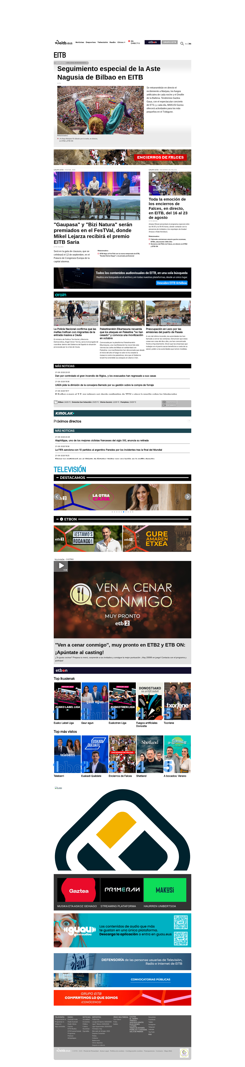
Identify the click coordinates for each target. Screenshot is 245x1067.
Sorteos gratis (136, 1022)
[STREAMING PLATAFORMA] (122, 889)
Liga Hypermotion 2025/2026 (102, 1026)
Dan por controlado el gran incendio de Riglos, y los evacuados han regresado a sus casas (105, 375)
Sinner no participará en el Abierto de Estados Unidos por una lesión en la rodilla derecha (104, 459)
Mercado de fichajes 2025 (101, 1031)
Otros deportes (97, 1043)
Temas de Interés (137, 1028)
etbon (70, 519)
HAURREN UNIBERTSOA (160, 906)
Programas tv (59, 1022)
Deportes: (96, 1017)
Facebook (151, 1019)
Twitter (150, 1022)
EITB (60, 55)
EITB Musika (72, 1029)
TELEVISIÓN (70, 469)
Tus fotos (171, 402)
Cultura (85, 1026)
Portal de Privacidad (91, 1051)
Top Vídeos (117, 1019)
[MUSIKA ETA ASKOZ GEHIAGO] (78, 889)
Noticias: (87, 1017)
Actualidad (86, 1019)
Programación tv (60, 1019)
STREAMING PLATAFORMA (118, 906)
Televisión (102, 42)
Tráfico (133, 1020)
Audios (115, 1024)
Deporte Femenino (98, 1033)
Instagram (151, 1024)
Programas (71, 1033)
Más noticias (64, 366)
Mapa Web (168, 1051)
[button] (112, 511)
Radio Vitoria (72, 1024)
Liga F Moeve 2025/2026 (100, 1024)
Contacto (159, 1051)
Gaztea (70, 1026)
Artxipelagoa (72, 1038)
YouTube (151, 1032)
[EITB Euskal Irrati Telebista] (64, 42)
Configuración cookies (134, 1051)
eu (186, 44)
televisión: (60, 1017)
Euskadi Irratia (73, 1019)
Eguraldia (86, 1031)
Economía (86, 1022)
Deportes (91, 42)
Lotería (133, 1026)
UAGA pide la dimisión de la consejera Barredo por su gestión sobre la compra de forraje (104, 385)
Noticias (80, 42)
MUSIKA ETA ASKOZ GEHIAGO (77, 906)
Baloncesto (96, 1040)
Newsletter (152, 1017)
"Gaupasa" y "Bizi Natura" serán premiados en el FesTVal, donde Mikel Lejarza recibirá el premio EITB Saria (93, 233)
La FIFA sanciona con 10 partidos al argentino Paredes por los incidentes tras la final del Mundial (108, 449)
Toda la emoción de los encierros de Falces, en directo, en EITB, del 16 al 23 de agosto (168, 208)
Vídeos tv (58, 1024)
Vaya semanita (60, 1026)
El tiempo (134, 1019)
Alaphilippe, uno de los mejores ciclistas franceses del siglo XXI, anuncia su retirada (102, 440)
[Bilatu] (182, 43)
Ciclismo (95, 1038)
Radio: (70, 1017)
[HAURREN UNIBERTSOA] (165, 889)
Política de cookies (117, 1051)
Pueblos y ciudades (138, 1030)
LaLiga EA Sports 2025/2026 (102, 1022)
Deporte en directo (98, 1045)
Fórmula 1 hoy (97, 1029)
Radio (113, 42)
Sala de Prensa (136, 1031)
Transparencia (149, 1051)
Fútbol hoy (95, 1019)
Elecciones (135, 1024)
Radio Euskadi (73, 1022)
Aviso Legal (104, 1051)
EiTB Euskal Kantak (74, 1031)
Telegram (151, 1027)
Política (85, 1024)
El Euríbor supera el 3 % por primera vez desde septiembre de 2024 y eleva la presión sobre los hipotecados (116, 394)
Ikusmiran (86, 1029)
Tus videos (171, 405)
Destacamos (72, 478)
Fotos (115, 1022)
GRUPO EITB (169, 42)
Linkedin (151, 1029)
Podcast (70, 1036)
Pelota (94, 1036)
